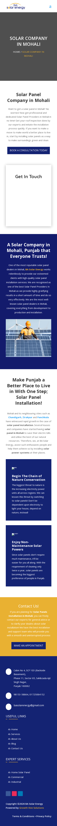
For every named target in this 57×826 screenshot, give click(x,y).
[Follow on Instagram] (14, 793)
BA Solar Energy (34, 269)
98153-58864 (21, 694)
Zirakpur (27, 417)
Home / (17, 51)
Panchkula (43, 417)
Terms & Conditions (23, 816)
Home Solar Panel (20, 772)
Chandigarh (14, 417)
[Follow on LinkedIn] (20, 793)
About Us (16, 738)
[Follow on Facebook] (8, 793)
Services (15, 734)
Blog (13, 743)
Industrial (16, 781)
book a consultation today (28, 150)
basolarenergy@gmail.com (29, 705)
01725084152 (37, 694)
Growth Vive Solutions (31, 807)
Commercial (17, 777)
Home (14, 729)
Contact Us (17, 748)
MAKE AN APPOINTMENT (28, 645)
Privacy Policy (43, 816)
